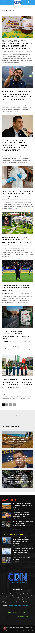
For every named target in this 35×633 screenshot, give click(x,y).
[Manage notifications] (4, 628)
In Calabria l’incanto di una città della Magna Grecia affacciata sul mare (17, 439)
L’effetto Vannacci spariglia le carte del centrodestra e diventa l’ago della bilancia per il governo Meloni (17, 145)
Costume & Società (8, 387)
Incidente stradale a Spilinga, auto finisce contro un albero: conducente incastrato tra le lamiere (17, 479)
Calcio (4, 102)
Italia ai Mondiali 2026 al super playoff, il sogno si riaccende (16, 287)
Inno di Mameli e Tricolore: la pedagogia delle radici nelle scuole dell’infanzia (17, 382)
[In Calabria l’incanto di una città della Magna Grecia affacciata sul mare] (6, 506)
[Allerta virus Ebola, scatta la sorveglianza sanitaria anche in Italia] (17, 177)
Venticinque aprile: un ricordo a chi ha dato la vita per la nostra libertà (16, 239)
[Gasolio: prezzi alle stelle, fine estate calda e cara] (6, 560)
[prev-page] (27, 433)
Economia (5, 341)
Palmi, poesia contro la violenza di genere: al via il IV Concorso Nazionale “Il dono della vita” (23, 550)
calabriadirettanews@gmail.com (18, 606)
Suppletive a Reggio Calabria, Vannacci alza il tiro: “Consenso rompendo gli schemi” (22, 514)
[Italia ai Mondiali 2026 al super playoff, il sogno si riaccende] (17, 271)
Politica (5, 153)
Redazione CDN (15, 51)
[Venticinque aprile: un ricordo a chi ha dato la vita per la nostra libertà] (17, 223)
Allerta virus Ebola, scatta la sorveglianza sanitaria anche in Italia (17, 193)
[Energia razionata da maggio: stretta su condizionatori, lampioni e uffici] (17, 317)
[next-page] (14, 404)
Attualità (5, 51)
